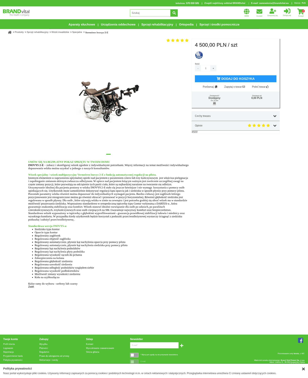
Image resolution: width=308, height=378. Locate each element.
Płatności (43, 348)
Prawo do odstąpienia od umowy (54, 356)
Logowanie (8, 348)
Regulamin (44, 352)
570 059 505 (192, 3)
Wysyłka (43, 344)
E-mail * (135, 345)
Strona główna (92, 352)
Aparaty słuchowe (81, 24)
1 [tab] (108, 154)
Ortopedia (186, 24)
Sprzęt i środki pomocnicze (219, 24)
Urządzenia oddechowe (118, 24)
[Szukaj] (174, 13)
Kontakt (89, 344)
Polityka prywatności (12, 360)
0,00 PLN (256, 98)
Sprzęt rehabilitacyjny (157, 24)
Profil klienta (9, 344)
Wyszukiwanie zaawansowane (100, 348)
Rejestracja (8, 352)
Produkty (19, 32)
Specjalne (77, 32)
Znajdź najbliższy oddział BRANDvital (224, 3)
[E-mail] (134, 362)
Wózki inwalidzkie (60, 32)
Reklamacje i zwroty (48, 360)
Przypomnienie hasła (13, 356)
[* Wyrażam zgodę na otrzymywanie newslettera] (134, 355)
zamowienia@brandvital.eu (274, 3)
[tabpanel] (108, 99)
